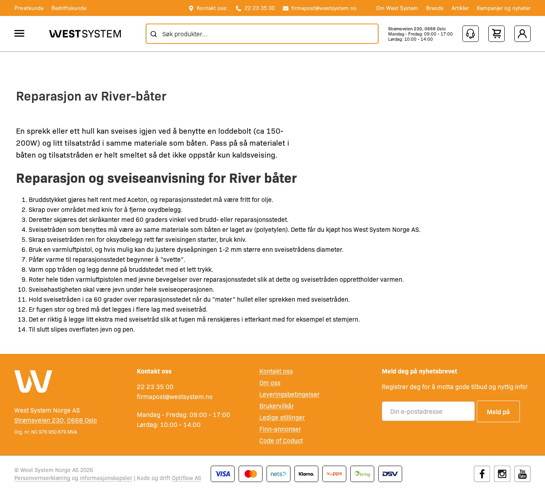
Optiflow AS (186, 477)
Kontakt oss (276, 371)
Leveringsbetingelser (289, 394)
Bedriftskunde (68, 7)
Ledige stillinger (282, 417)
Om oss (269, 382)
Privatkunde (28, 7)
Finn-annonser (280, 429)
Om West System (397, 7)
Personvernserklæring (42, 477)
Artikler (460, 7)
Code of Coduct (281, 440)
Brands (435, 7)
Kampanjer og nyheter (504, 7)
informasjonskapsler (106, 477)
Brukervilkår (276, 405)
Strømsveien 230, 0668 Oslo (417, 29)
